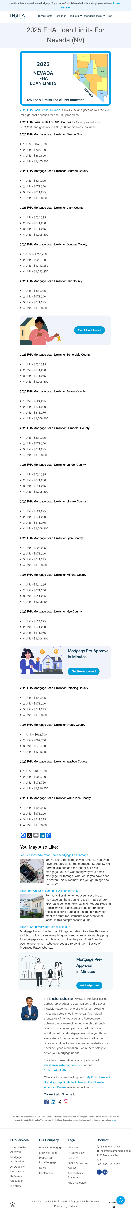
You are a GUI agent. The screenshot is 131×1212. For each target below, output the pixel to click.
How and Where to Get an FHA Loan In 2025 (49, 891)
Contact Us (46, 1173)
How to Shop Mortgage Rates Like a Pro (46, 927)
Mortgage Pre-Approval (18, 1150)
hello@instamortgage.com (116, 1151)
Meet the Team (48, 1153)
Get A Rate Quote (89, 330)
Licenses (73, 1148)
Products (74, 16)
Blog (109, 16)
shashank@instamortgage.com (63, 1065)
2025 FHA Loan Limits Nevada (40, 110)
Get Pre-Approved (84, 671)
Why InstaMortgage (50, 1148)
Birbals (73, 1206)
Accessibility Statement (75, 1175)
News (42, 1168)
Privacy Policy (76, 1153)
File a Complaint (77, 1183)
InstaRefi (15, 1186)
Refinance (60, 16)
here (113, 1120)
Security (73, 1158)
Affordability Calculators (17, 1169)
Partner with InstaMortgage (47, 1160)
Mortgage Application (17, 1159)
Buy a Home (45, 16)
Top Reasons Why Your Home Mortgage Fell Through (54, 855)
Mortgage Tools (93, 16)
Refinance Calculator (16, 1179)
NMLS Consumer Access (78, 1166)
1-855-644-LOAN (55, 1070)
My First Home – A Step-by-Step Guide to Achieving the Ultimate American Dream (77, 1082)
